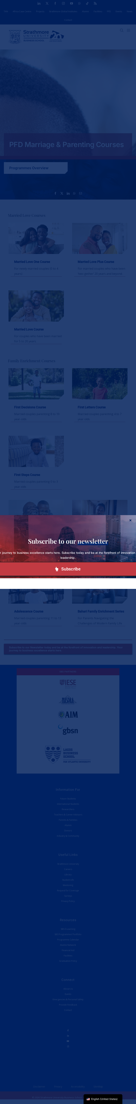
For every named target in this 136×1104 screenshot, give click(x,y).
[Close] (130, 520)
